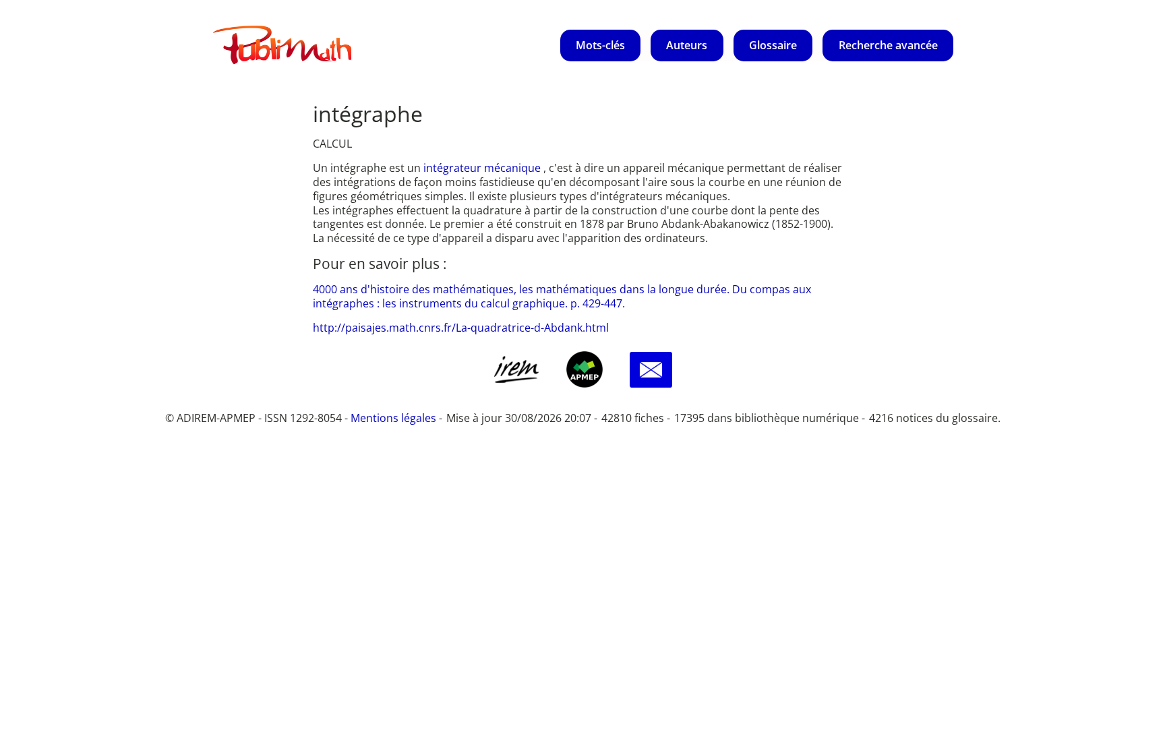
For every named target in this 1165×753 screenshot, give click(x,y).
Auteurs (686, 45)
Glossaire (773, 45)
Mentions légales (393, 418)
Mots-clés (600, 45)
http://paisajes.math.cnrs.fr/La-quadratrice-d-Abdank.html (461, 327)
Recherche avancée (888, 45)
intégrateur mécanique (483, 167)
